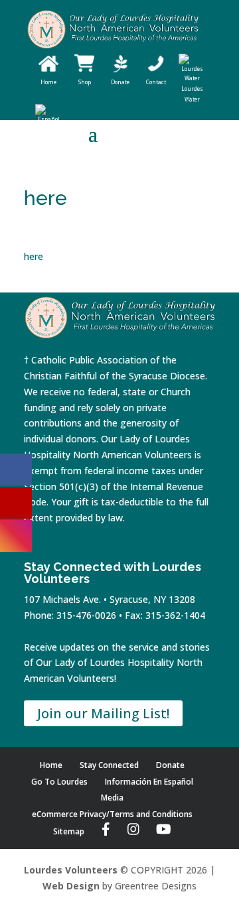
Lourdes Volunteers (71, 870)
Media (112, 797)
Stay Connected (109, 765)
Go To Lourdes (59, 781)
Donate (170, 765)
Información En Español (149, 781)
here (33, 256)
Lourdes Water (192, 94)
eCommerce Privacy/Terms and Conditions (112, 814)
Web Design (71, 885)
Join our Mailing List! (103, 713)
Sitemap (68, 831)
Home (51, 765)
